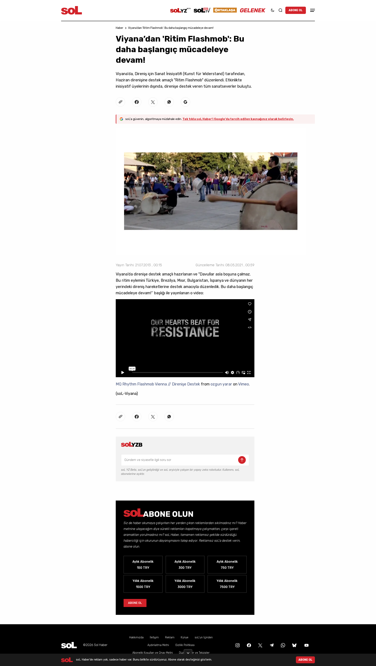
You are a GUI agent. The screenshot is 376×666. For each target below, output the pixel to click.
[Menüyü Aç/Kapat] (312, 10)
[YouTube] (306, 645)
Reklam (169, 637)
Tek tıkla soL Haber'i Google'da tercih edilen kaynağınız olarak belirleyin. (238, 119)
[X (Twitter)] (259, 645)
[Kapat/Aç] (188, 651)
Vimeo (243, 384)
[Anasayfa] (69, 645)
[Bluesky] (294, 645)
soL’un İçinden (204, 637)
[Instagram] (237, 645)
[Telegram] (271, 645)
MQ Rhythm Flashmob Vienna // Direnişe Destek (158, 384)
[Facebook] (248, 645)
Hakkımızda (136, 637)
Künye (184, 637)
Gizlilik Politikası (185, 645)
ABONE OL (296, 10)
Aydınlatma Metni (158, 645)
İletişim (154, 637)
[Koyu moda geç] (273, 10)
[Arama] (280, 10)
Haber (119, 28)
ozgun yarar (221, 384)
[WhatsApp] (282, 645)
